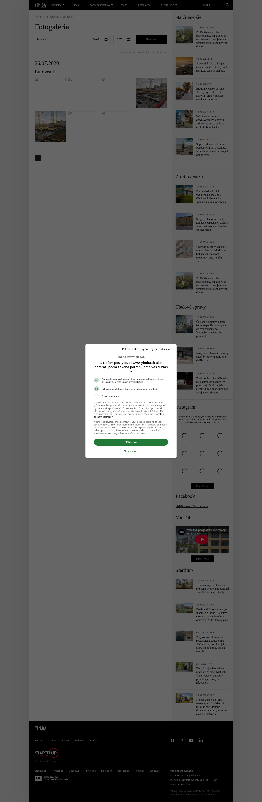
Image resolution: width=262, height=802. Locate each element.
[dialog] (131, 401)
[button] (131, 396)
